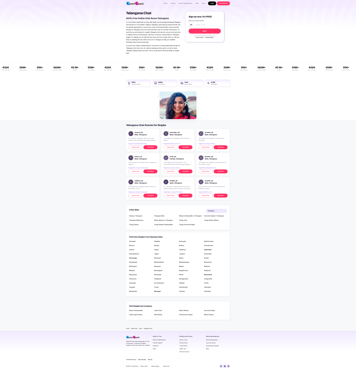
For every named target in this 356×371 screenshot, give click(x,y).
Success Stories (211, 343)
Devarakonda (208, 245)
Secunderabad (159, 283)
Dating (173, 3)
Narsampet (157, 274)
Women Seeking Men (185, 3)
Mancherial (207, 262)
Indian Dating (155, 366)
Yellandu (182, 291)
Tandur (156, 287)
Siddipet (181, 283)
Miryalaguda (158, 270)
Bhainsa (131, 245)
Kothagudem (133, 262)
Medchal (207, 266)
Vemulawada (183, 287)
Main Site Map (142, 359)
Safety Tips (182, 348)
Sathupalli (132, 283)
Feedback (155, 345)
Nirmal (181, 274)
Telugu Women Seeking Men (163, 224)
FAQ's (154, 348)
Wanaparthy (133, 291)
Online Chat (158, 310)
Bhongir (156, 245)
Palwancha (132, 279)
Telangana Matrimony (136, 220)
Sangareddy (208, 279)
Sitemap (150, 359)
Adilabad (157, 241)
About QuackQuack (212, 340)
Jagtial (156, 254)
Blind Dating (158, 314)
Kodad (181, 258)
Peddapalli (157, 279)
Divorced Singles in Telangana (214, 216)
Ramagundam (183, 279)
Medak (181, 266)
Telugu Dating (133, 224)
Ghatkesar (182, 249)
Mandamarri (133, 266)
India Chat (166, 366)
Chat (203, 3)
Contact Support (157, 343)
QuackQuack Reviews (212, 345)
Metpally (132, 270)
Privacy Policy (209, 37)
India (140, 328)
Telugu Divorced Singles (187, 224)
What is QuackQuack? (159, 340)
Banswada (182, 241)
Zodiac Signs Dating (135, 314)
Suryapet (132, 287)
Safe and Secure (184, 351)
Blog (207, 348)
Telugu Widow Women (211, 220)
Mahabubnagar (184, 262)
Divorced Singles (209, 310)
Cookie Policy (183, 345)
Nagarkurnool (183, 270)
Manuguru (157, 266)
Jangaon (182, 254)
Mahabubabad (159, 262)
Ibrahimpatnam (134, 254)
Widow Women (184, 310)
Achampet (132, 241)
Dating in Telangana (135, 216)
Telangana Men (159, 216)
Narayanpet (133, 274)
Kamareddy (207, 254)
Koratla (206, 258)
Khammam (157, 258)
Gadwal (131, 249)
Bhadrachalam (209, 241)
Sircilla (206, 283)
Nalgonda (207, 270)
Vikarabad (207, 287)
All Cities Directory (131, 359)
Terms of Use (199, 37)
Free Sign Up (223, 3)
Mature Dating (208, 314)
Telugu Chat (183, 220)
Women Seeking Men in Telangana (190, 216)
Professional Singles (186, 314)
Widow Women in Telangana (163, 220)
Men (197, 3)
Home (165, 3)
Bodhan (181, 245)
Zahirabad (207, 291)
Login (212, 3)
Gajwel (156, 249)
